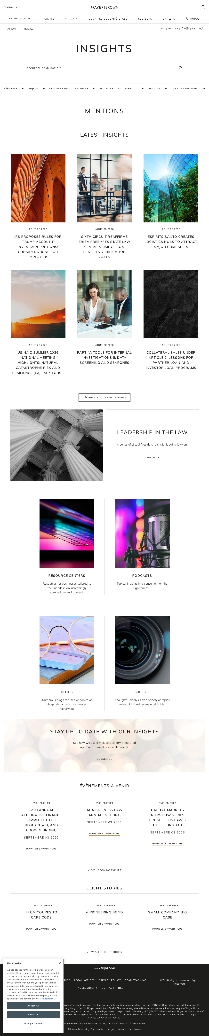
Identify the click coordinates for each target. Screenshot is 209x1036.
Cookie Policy (46, 998)
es (176, 28)
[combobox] (104, 68)
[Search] (203, 7)
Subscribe (104, 758)
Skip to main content (16, 2)
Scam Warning (135, 980)
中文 (201, 28)
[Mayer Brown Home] (104, 7)
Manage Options (33, 1023)
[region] (33, 995)
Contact (108, 987)
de (170, 28)
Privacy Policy (110, 980)
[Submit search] (180, 68)
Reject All (33, 1014)
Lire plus (152, 457)
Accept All (33, 1005)
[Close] (59, 963)
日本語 (185, 28)
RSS (120, 987)
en (163, 28)
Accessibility (88, 987)
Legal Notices (84, 980)
